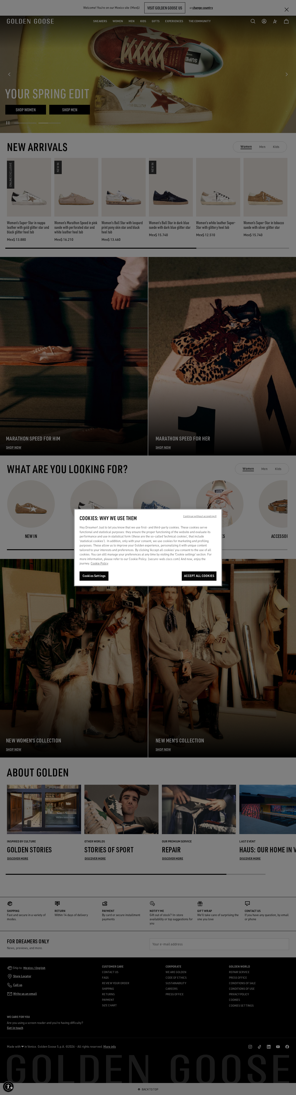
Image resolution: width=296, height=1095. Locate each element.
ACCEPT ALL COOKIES (199, 576)
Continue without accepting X (199, 516)
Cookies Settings (94, 576)
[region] (148, 547)
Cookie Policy (99, 563)
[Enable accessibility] (8, 1086)
